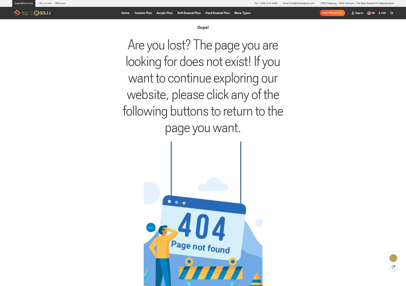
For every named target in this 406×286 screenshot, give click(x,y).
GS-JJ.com (45, 3)
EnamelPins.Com (24, 3)
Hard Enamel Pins (216, 13)
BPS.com (60, 3)
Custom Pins (141, 13)
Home (124, 13)
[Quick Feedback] (393, 267)
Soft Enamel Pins (187, 13)
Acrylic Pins (163, 13)
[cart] (391, 13)
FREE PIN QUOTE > (331, 12)
